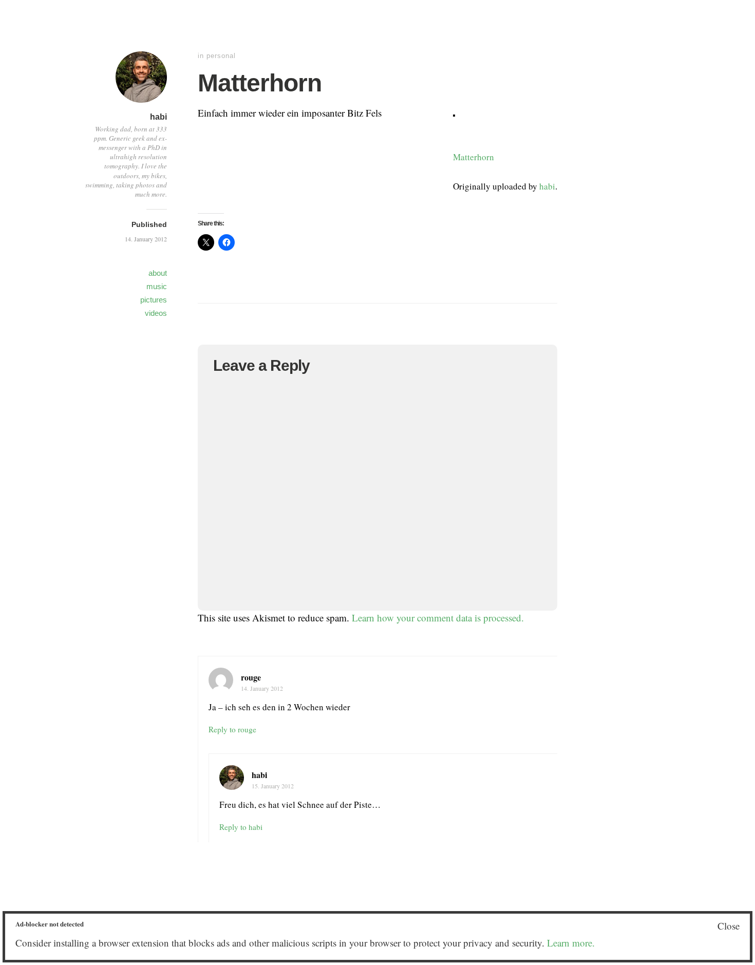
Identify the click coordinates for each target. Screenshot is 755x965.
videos (156, 313)
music (156, 286)
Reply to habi (240, 827)
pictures (153, 299)
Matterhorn (473, 157)
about (157, 273)
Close (729, 925)
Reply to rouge (232, 729)
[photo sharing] (454, 112)
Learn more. (571, 942)
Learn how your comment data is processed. (438, 617)
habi (158, 116)
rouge (251, 677)
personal (221, 56)
